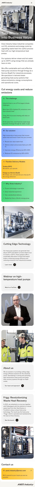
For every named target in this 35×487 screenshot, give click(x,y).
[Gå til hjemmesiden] (6, 3)
